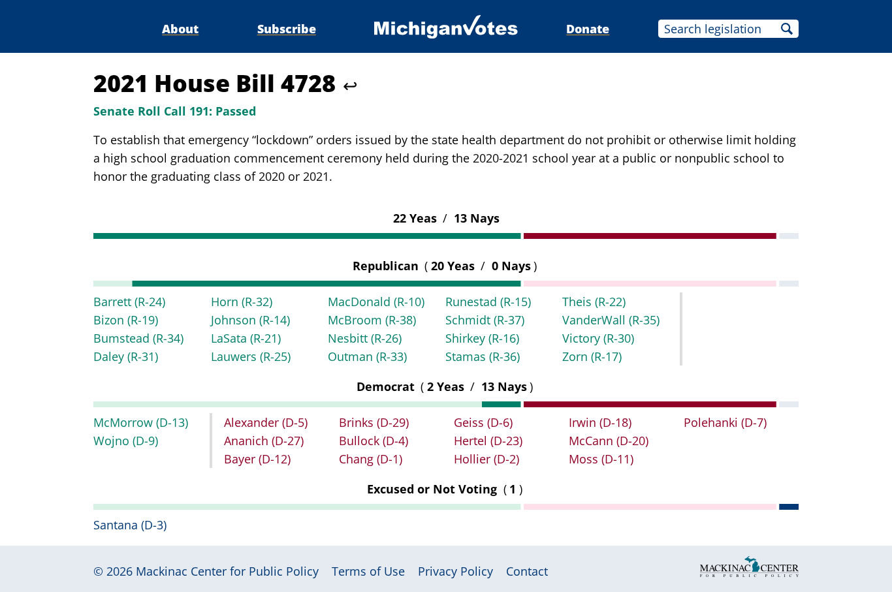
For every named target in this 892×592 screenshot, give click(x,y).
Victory (598, 338)
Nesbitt (365, 338)
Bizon (125, 320)
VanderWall (611, 320)
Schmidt (484, 320)
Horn (241, 301)
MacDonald (376, 301)
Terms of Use (368, 571)
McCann (608, 440)
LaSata (246, 338)
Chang (370, 459)
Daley (125, 356)
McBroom (372, 320)
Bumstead (138, 338)
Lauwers (251, 356)
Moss (601, 459)
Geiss (483, 422)
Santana (130, 525)
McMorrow (140, 422)
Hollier (486, 459)
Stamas (482, 356)
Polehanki (725, 422)
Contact (527, 571)
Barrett (129, 301)
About (180, 29)
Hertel (488, 440)
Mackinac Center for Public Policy (227, 571)
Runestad (488, 301)
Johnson (250, 320)
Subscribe (286, 29)
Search (787, 29)
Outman (367, 356)
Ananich (264, 440)
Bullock (373, 440)
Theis (594, 301)
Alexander (266, 422)
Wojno (125, 440)
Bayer (257, 459)
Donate (587, 29)
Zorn (592, 356)
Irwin (600, 422)
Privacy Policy (455, 571)
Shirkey (482, 338)
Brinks (374, 422)
